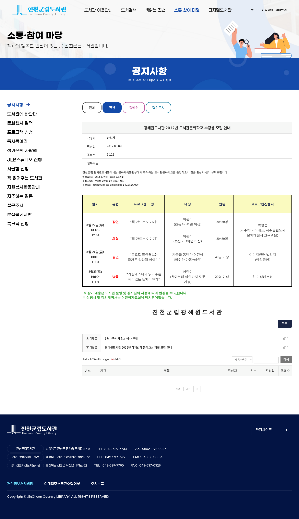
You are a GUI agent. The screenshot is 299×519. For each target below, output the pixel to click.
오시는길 (97, 483)
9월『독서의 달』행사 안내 (121, 338)
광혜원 (133, 107)
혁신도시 (158, 107)
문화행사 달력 (20, 123)
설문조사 (15, 205)
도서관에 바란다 (22, 114)
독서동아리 (17, 141)
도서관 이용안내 (98, 10)
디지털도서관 (219, 10)
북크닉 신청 (18, 224)
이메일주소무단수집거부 (62, 483)
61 (197, 389)
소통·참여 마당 (187, 10)
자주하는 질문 (20, 196)
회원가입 (267, 10)
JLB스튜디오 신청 (24, 160)
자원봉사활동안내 (23, 187)
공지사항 (15, 105)
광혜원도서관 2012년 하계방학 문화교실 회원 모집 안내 (138, 347)
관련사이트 (263, 430)
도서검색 (128, 10)
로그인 (255, 10)
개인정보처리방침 (20, 483)
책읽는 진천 (155, 10)
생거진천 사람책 (22, 150)
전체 (92, 107)
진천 (112, 107)
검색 (286, 359)
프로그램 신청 (20, 132)
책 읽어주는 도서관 (24, 178)
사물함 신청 (18, 169)
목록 (285, 323)
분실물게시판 (19, 215)
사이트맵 (281, 10)
